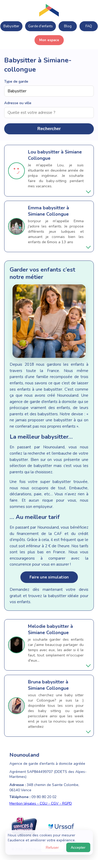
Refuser (52, 847)
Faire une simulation (49, 577)
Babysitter (11, 26)
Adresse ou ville (17, 102)
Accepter (78, 847)
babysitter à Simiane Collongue (48, 211)
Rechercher (49, 128)
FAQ (88, 26)
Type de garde (16, 81)
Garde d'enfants (40, 26)
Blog (68, 26)
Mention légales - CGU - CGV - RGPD (40, 803)
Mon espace (49, 40)
